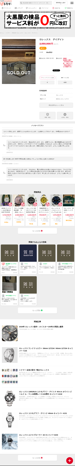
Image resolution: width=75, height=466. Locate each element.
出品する (57, 8)
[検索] (21, 3)
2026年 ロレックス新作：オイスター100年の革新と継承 (41, 327)
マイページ (45, 8)
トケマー (8, 33)
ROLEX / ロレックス (17, 33)
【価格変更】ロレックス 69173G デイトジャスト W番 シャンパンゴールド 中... (44, 210)
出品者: (41, 52)
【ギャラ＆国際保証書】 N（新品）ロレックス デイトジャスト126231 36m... (18, 210)
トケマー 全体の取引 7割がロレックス (34, 370)
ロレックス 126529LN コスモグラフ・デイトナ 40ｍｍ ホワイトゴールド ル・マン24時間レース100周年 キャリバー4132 (45, 393)
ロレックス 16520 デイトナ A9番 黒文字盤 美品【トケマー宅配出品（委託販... (31, 210)
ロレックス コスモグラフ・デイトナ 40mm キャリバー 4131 (43, 413)
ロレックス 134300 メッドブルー (69, 210)
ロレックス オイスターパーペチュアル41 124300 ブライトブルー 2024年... (56, 210)
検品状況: (59, 58)
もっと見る (36, 310)
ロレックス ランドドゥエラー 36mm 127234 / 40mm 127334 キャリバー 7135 (46, 349)
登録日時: (43, 58)
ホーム (2, 33)
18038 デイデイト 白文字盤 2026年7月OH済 (6, 210)
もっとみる (36, 231)
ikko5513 (49, 52)
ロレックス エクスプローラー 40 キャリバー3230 (38, 435)
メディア (20, 8)
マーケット (7, 8)
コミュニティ (32, 8)
